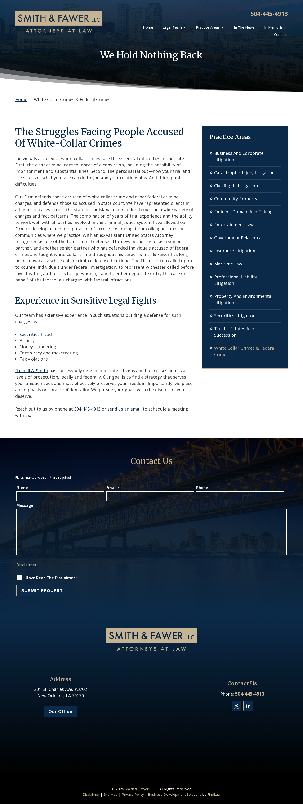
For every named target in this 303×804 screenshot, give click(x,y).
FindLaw (214, 794)
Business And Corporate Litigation (238, 156)
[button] (298, 769)
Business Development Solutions (174, 794)
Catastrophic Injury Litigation (244, 172)
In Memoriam (275, 28)
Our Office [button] (60, 711)
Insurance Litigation (234, 251)
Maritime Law (228, 264)
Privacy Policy (133, 794)
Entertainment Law (234, 225)
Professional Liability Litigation (235, 280)
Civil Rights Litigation (236, 185)
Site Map (110, 794)
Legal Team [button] (172, 28)
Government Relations (237, 238)
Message (24, 505)
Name (22, 487)
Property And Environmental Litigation (243, 299)
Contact (280, 35)
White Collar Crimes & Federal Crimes (244, 351)
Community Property (235, 198)
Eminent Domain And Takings (244, 211)
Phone (202, 487)
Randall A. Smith (31, 370)
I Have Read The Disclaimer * (50, 578)
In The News (244, 28)
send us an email (124, 409)
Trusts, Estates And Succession (234, 332)
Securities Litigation (234, 315)
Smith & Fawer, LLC (140, 788)
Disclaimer (26, 564)
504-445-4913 (269, 13)
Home (148, 28)
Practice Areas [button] (208, 28)
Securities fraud (35, 334)
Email (113, 487)
